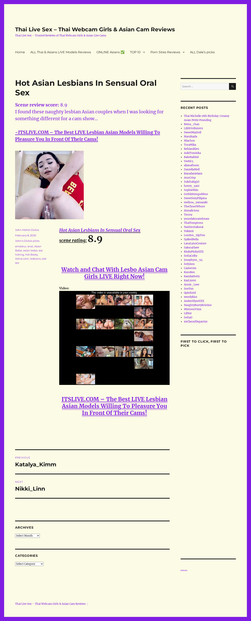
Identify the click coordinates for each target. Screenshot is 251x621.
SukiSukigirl (191, 181)
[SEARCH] (232, 86)
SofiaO (188, 317)
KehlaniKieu (191, 149)
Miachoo (189, 140)
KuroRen (189, 272)
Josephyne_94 (193, 260)
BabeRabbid (191, 157)
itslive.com (22, 258)
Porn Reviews (184, 570)
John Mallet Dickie (27, 229)
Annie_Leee (191, 284)
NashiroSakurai (193, 227)
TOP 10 (135, 52)
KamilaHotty (192, 276)
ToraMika (190, 144)
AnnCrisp (190, 177)
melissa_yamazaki (195, 202)
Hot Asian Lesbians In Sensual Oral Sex (99, 230)
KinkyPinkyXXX (194, 251)
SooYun (189, 288)
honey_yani (191, 186)
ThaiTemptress (193, 223)
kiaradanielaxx (193, 173)
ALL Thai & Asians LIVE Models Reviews (60, 52)
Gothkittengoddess (196, 194)
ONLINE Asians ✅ (110, 52)
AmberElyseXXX (194, 301)
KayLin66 (190, 280)
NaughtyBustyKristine (198, 305)
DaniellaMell (192, 169)
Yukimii (189, 231)
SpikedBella (191, 239)
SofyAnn (189, 264)
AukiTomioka (192, 153)
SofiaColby (190, 255)
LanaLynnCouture (195, 243)
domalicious (191, 210)
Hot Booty (31, 254)
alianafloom (191, 165)
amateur (20, 246)
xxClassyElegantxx (195, 321)
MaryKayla (190, 136)
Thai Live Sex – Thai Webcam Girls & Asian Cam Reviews (95, 29)
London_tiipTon (194, 235)
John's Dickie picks (27, 240)
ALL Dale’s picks (202, 52)
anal (30, 246)
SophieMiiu (191, 190)
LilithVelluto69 (193, 128)
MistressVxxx (192, 309)
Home (20, 52)
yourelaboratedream (196, 218)
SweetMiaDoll (192, 132)
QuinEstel (190, 292)
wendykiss (190, 297)
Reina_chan (191, 124)
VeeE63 (188, 161)
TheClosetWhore (194, 206)
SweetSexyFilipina (195, 198)
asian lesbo (30, 250)
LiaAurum (190, 268)
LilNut (188, 313)
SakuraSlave (191, 247)
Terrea (188, 214)
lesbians (35, 258)
